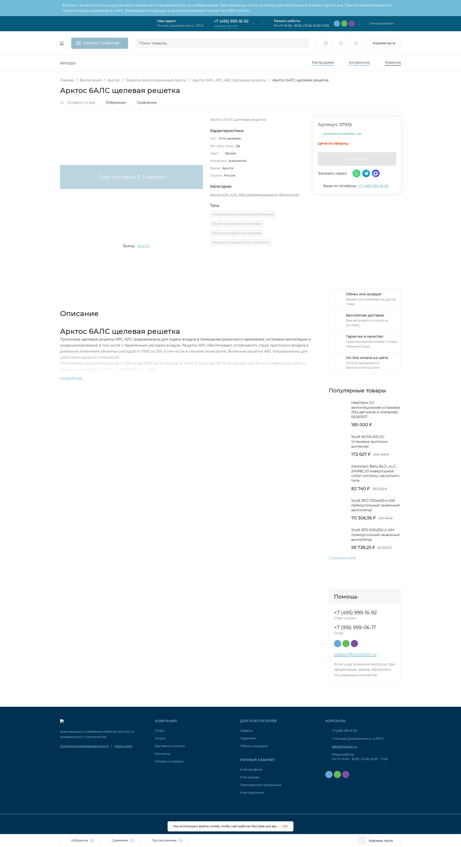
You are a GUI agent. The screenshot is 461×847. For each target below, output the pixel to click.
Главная (67, 80)
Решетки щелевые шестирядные (236, 233)
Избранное (116, 102)
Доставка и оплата (170, 746)
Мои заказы (250, 777)
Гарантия (247, 738)
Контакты (162, 754)
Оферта (246, 730)
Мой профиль (251, 769)
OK (285, 826)
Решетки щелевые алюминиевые (236, 223)
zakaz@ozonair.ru (355, 654)
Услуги (160, 738)
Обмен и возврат (254, 746)
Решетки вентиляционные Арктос (156, 80)
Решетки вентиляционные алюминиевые (243, 214)
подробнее (72, 378)
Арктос (113, 80)
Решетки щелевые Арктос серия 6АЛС (241, 242)
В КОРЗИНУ (357, 159)
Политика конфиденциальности (84, 746)
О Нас (159, 730)
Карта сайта (123, 746)
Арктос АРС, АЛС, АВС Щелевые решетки (230, 80)
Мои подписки (252, 792)
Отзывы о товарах (169, 761)
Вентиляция (90, 80)
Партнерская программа (260, 785)
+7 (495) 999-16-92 (231, 21)
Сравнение (147, 102)
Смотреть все (342, 558)
